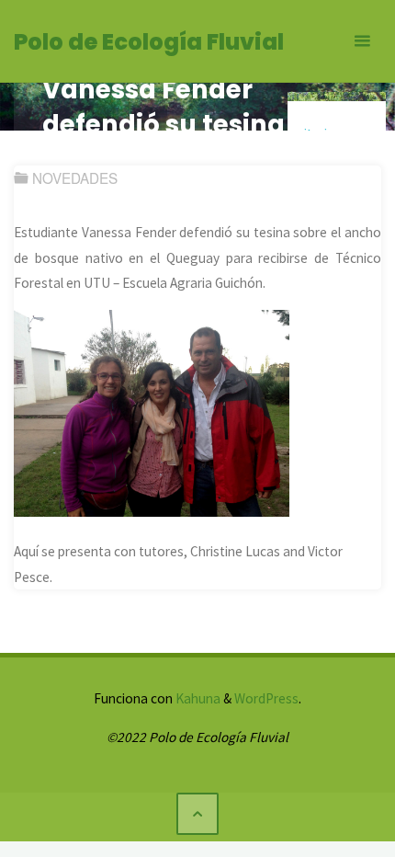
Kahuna (196, 698)
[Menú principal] (362, 41)
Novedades (75, 177)
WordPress (266, 698)
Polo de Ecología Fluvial (149, 42)
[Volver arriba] (197, 814)
